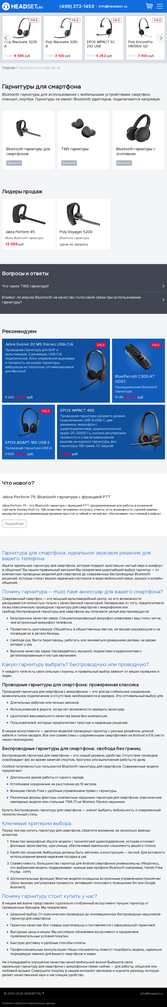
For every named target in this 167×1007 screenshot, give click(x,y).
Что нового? (18, 483)
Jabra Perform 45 (20, 231)
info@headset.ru (113, 6)
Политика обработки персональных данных (28, 1003)
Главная (8, 68)
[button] (6, 38)
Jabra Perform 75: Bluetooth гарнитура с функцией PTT (56, 496)
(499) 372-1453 (76, 6)
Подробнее (14, 524)
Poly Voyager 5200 (76, 231)
